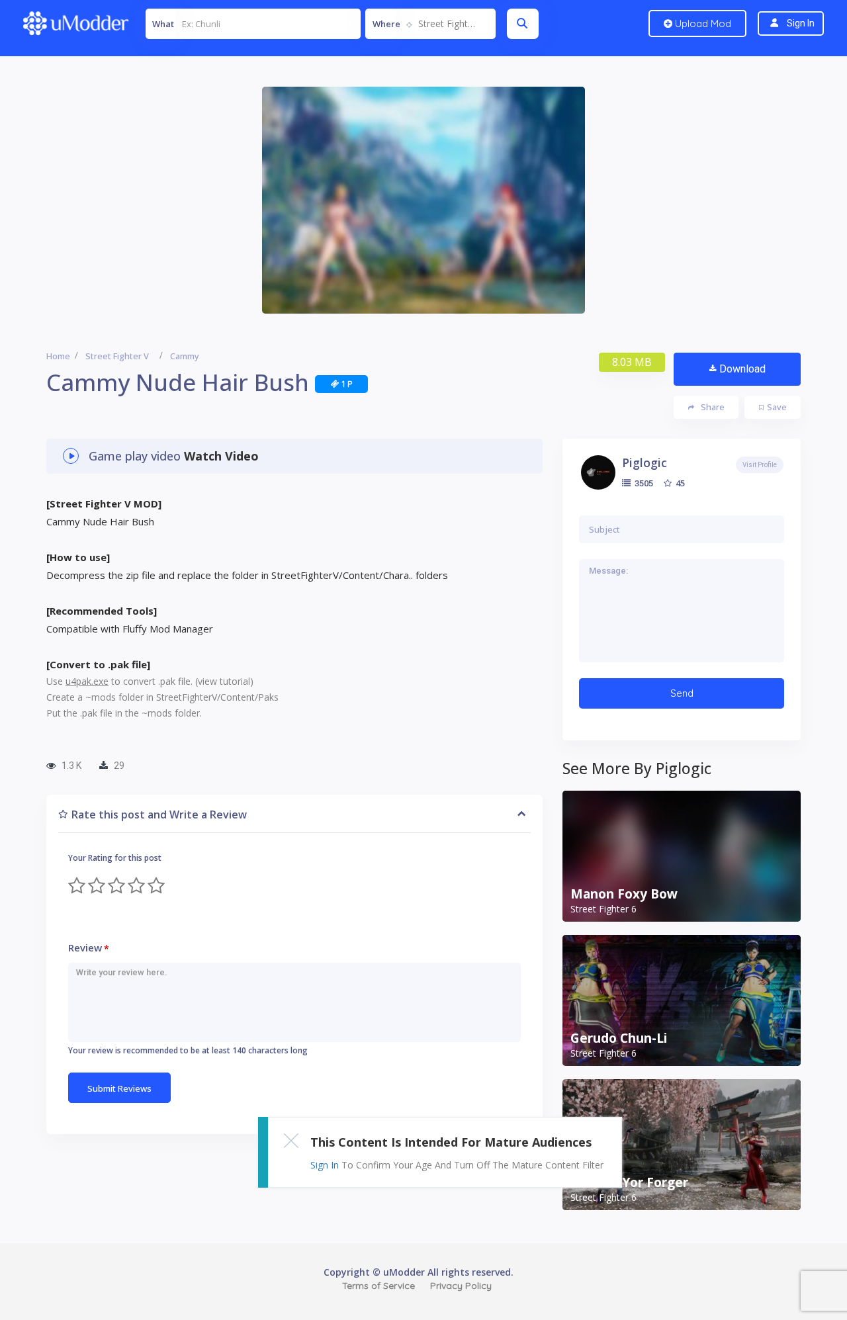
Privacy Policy (461, 1286)
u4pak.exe (87, 681)
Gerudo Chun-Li (618, 1038)
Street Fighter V (117, 356)
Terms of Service (378, 1286)
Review (88, 948)
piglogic (644, 462)
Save (777, 407)
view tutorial (224, 681)
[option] (423, 200)
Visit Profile (759, 464)
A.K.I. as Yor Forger (629, 1182)
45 (679, 483)
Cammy (184, 356)
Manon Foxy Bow (624, 893)
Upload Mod (701, 23)
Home (58, 356)
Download (742, 369)
